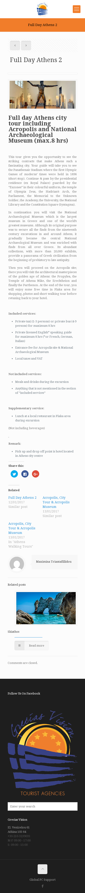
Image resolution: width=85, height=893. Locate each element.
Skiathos (13, 631)
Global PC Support (42, 879)
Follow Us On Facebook (24, 693)
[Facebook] (42, 886)
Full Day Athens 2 (22, 497)
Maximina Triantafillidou (53, 561)
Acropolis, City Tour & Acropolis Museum (56, 502)
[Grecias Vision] (42, 9)
